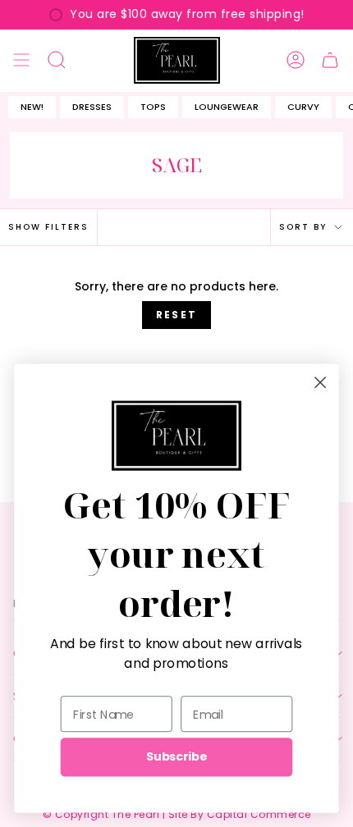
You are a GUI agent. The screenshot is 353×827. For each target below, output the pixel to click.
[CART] (330, 60)
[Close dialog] (320, 382)
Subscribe (176, 756)
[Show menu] (21, 60)
